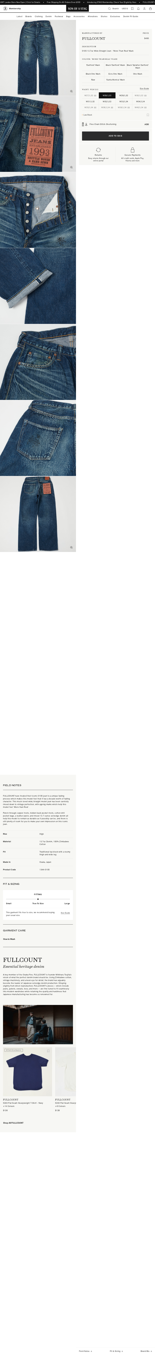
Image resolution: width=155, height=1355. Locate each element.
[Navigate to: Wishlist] (132, 8)
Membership (15, 8)
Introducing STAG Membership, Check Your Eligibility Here (104, 2)
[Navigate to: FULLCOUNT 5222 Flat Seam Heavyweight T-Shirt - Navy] (27, 1071)
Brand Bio (145, 1351)
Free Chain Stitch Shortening (119, 124)
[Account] (144, 8)
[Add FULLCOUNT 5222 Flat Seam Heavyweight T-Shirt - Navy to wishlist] (48, 1051)
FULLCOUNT (93, 38)
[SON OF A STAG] (77, 8)
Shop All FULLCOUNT (13, 1122)
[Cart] (150, 8)
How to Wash (9, 939)
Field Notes (84, 1351)
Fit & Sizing (115, 1351)
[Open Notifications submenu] (138, 8)
